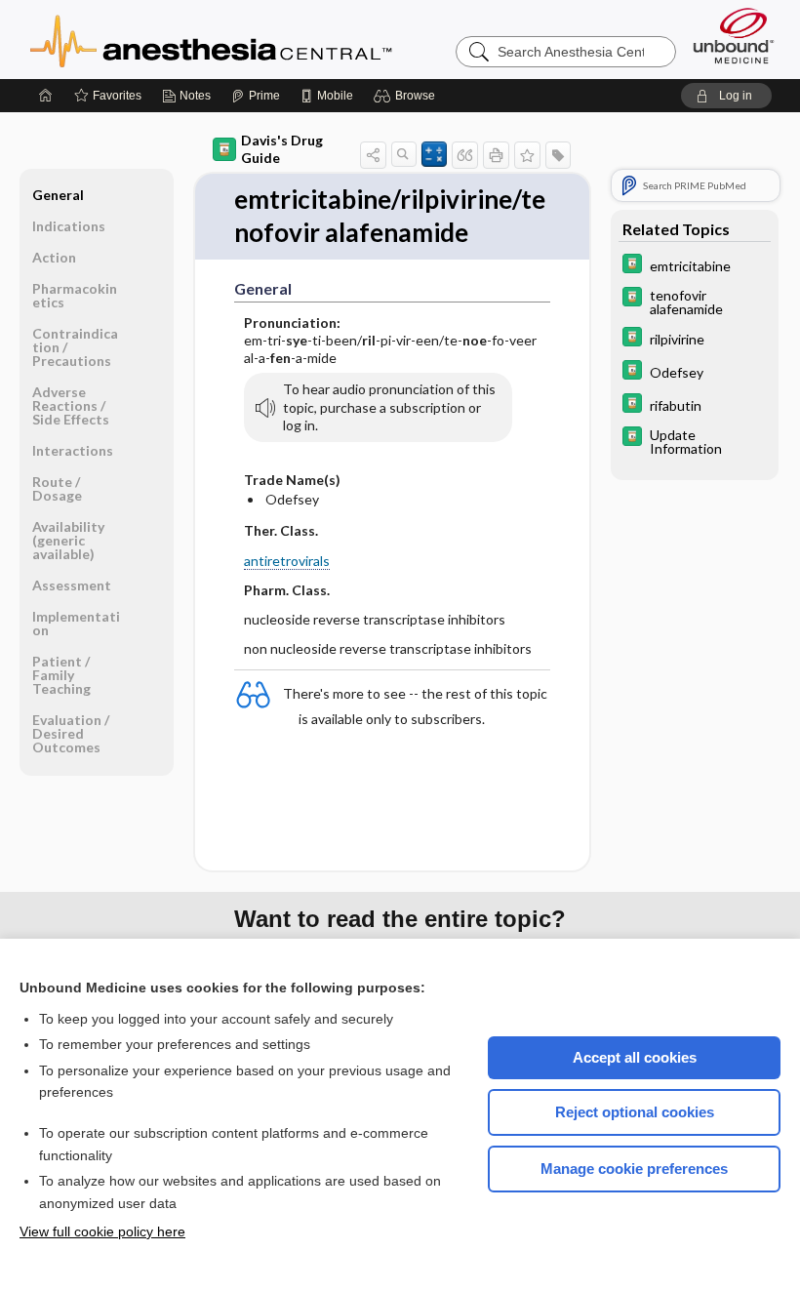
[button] (407, 95)
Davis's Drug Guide (282, 149)
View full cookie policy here (102, 1231)
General (58, 194)
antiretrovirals (287, 560)
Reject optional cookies (634, 1112)
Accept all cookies (635, 1057)
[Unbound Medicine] (734, 35)
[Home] (46, 95)
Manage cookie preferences (634, 1168)
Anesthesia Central (272, 39)
